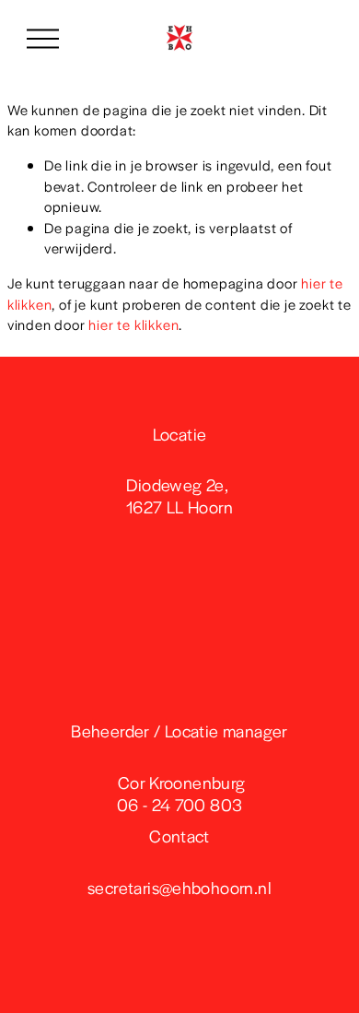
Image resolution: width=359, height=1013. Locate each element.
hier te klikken (133, 324)
